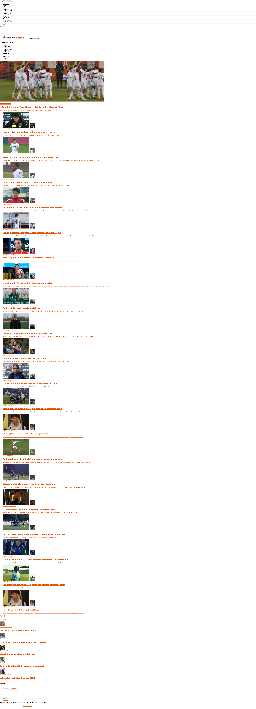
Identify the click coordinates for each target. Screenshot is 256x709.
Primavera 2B (8, 10)
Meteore (5, 18)
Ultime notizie (6, 4)
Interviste (5, 5)
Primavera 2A (8, 9)
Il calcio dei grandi (7, 22)
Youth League (6, 17)
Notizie (4, 6)
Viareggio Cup (6, 16)
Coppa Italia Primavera (8, 21)
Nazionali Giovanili (7, 20)
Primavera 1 (8, 8)
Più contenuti (3, 615)
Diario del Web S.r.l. (27, 706)
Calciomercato (6, 14)
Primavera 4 (8, 13)
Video (4, 24)
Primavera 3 (8, 12)
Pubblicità (5, 698)
